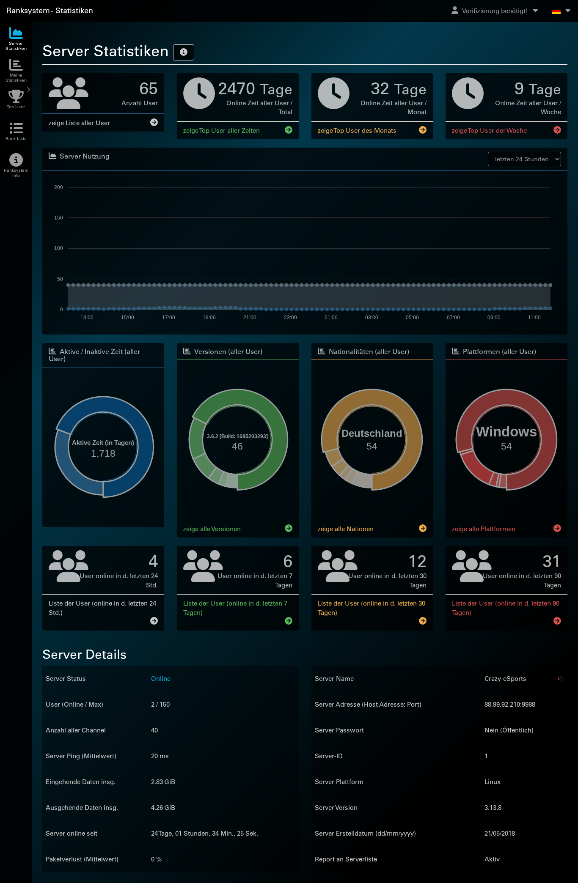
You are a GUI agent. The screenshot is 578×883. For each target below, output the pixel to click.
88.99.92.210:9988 (509, 705)
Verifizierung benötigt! (495, 11)
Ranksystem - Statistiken (49, 10)
